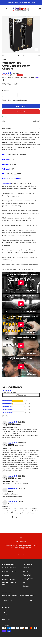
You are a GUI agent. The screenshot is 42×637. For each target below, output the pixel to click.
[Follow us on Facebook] (4, 612)
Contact (26, 586)
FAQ (24, 582)
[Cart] (39, 9)
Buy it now (21, 112)
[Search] (7, 9)
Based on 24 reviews (9, 392)
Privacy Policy (28, 579)
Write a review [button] (21, 395)
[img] (12, 422)
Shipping (26, 571)
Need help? (36, 121)
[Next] (39, 55)
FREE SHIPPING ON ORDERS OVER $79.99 (21, 2)
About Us (26, 568)
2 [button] (16, 517)
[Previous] (3, 55)
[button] (7, 73)
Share (4, 121)
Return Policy (27, 575)
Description (6, 128)
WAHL (4, 59)
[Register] (31, 600)
